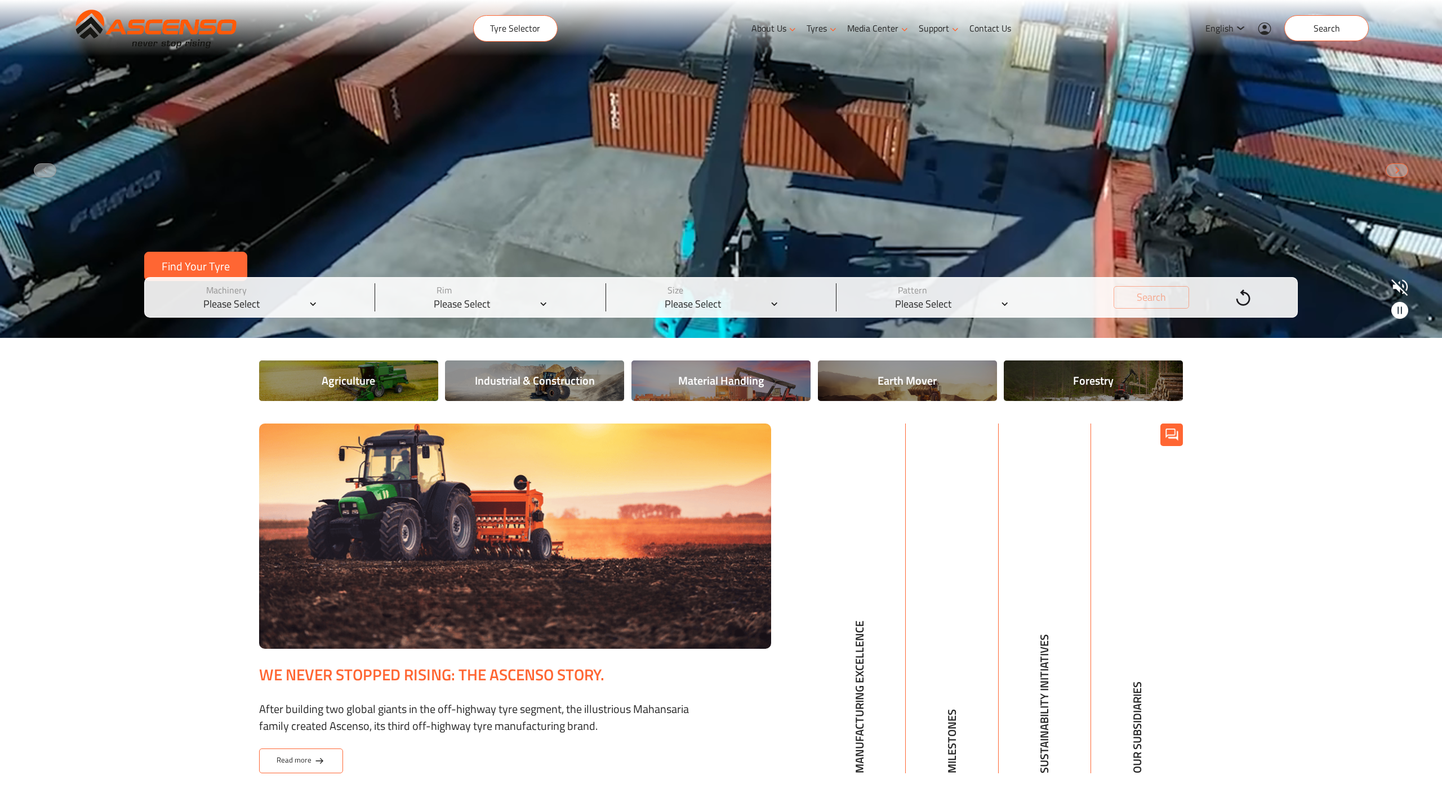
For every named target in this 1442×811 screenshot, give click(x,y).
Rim (444, 290)
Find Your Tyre (196, 266)
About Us (768, 28)
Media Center (872, 28)
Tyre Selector (515, 28)
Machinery (226, 290)
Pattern (912, 290)
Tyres (817, 28)
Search (1327, 28)
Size (675, 290)
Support (934, 28)
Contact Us (990, 28)
